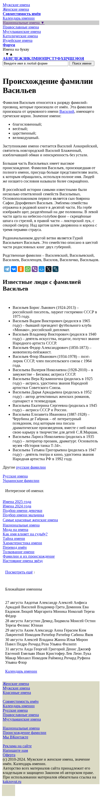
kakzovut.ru (12, 781)
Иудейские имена (17, 40)
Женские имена (16, 9)
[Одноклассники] (21, 269)
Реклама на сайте (17, 746)
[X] (48, 269)
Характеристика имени (22, 543)
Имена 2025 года (17, 502)
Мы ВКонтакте (15, 737)
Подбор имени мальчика (23, 515)
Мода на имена (15, 529)
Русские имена (15, 476)
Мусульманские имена (22, 31)
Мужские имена (16, 5)
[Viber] (35, 269)
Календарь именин (19, 18)
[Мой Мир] (42, 269)
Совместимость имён (21, 701)
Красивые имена (17, 692)
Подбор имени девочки (22, 510)
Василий (66, 111)
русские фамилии (31, 467)
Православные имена (21, 27)
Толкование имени (18, 552)
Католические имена (20, 36)
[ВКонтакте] (14, 269)
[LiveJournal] (55, 269)
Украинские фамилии (21, 481)
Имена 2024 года (17, 506)
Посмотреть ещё (19, 572)
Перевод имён (15, 547)
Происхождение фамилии (24, 732)
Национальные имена (21, 525)
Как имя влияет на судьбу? (25, 534)
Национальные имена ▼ (24, 23)
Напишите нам (15, 750)
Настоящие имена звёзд (23, 561)
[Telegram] (7, 269)
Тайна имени (14, 538)
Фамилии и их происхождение (29, 556)
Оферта (9, 755)
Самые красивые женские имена (30, 520)
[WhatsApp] (28, 269)
